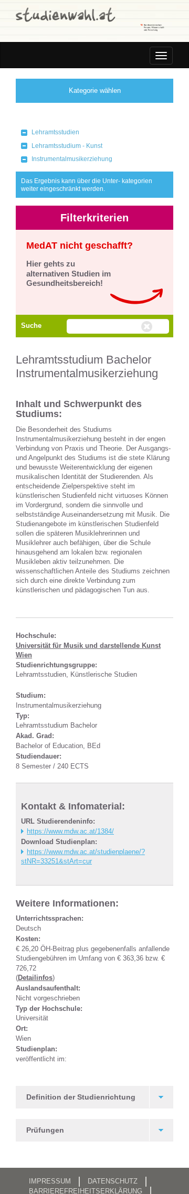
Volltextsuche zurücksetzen (148, 327)
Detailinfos (35, 978)
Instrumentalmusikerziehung (72, 159)
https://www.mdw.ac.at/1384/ (70, 831)
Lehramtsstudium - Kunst (67, 146)
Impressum (50, 1181)
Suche (31, 325)
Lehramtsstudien (55, 132)
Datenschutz (113, 1181)
